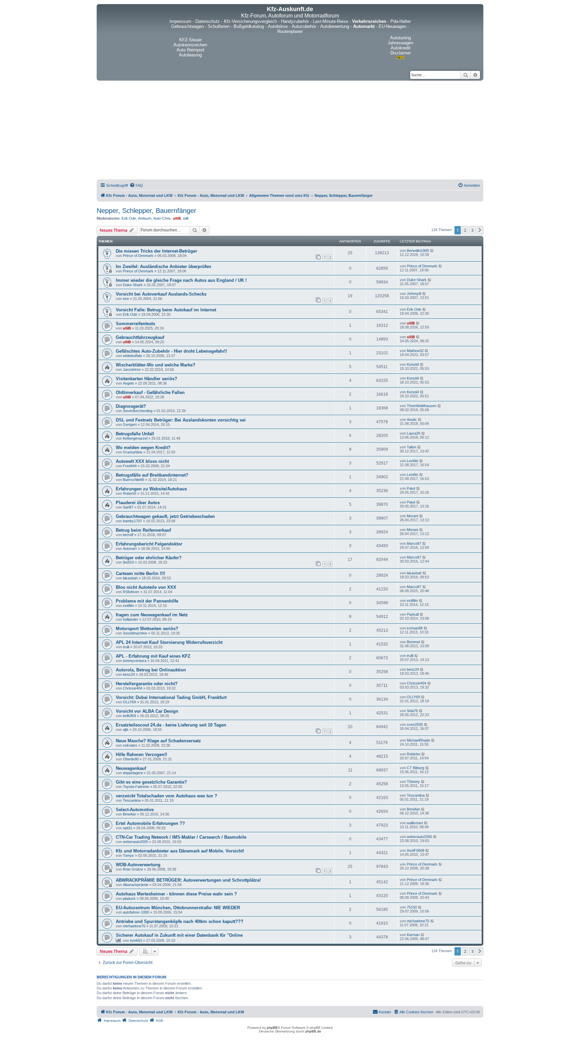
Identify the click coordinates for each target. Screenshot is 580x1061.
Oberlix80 (131, 759)
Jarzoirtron (132, 369)
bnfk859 (129, 716)
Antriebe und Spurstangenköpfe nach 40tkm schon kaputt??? (179, 921)
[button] (480, 230)
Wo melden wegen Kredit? (143, 447)
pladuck (129, 898)
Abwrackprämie (135, 885)
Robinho (413, 754)
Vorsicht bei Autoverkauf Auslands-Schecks (161, 294)
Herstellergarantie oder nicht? (147, 683)
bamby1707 (132, 521)
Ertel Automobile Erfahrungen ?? (150, 823)
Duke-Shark (133, 285)
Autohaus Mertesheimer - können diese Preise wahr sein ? (176, 893)
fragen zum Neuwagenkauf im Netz (152, 614)
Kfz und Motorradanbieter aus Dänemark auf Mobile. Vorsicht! (180, 850)
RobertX (129, 493)
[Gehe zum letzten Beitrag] (432, 251)
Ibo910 (128, 562)
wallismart (415, 823)
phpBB (272, 1027)
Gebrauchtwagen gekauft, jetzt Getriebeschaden (165, 516)
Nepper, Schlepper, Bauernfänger (146, 210)
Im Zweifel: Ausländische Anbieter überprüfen (163, 266)
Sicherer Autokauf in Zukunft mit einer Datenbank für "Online (179, 935)
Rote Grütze (133, 869)
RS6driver (131, 592)
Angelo (128, 383)
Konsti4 (413, 364)
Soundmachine (135, 633)
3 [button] (472, 230)
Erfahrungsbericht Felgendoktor (149, 543)
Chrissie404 (132, 688)
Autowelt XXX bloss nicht (142, 461)
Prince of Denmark (138, 256)
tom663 (136, 940)
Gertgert (130, 425)
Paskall (413, 614)
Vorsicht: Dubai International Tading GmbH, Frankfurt (171, 697)
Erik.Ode (129, 218)
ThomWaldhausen (421, 406)
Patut (411, 488)
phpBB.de (313, 1031)
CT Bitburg (415, 768)
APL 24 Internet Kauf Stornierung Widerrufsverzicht (169, 642)
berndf (128, 535)
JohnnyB (414, 294)
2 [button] (465, 230)
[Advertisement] (290, 131)
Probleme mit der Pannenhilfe (147, 601)
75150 (412, 907)
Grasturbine (132, 452)
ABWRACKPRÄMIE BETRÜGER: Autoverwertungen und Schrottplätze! (188, 880)
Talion (411, 447)
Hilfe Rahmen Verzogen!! (141, 754)
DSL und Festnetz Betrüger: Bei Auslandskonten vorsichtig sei (181, 420)
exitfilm (128, 606)
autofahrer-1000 (136, 912)
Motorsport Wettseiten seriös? (147, 628)
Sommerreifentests (135, 323)
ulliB (177, 218)
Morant (412, 516)
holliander (130, 619)
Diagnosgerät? (131, 406)
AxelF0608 (415, 850)
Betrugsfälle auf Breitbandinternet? (152, 475)
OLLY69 (129, 702)
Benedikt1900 (418, 251)
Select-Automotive (135, 809)
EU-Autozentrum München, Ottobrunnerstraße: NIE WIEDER (178, 907)
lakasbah (130, 578)
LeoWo (412, 461)
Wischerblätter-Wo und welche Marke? (155, 364)
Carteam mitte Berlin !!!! (140, 573)
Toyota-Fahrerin (136, 787)
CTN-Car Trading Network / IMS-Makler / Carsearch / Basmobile (181, 837)
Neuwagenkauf (131, 768)
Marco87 (414, 543)
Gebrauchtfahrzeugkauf (140, 337)
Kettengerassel (135, 438)
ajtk (126, 729)
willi (185, 218)
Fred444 (130, 466)
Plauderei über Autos (138, 502)
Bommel (413, 642)
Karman (413, 935)
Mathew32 (415, 351)
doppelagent (133, 773)
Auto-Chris (162, 218)
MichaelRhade (418, 740)
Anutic (412, 419)
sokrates (130, 745)
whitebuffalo (132, 356)
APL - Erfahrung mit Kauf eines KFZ (153, 656)
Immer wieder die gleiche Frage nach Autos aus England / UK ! (181, 280)
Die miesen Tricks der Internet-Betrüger (156, 251)
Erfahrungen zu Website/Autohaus (151, 488)
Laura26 (413, 433)
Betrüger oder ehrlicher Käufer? (149, 557)
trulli (126, 647)
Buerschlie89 (133, 480)
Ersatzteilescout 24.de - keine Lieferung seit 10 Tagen (171, 724)
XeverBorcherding (137, 411)
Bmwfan (129, 814)
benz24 (129, 674)
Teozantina (132, 800)
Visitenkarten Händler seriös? (146, 378)
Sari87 (128, 507)
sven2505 (415, 724)
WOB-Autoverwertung (138, 864)
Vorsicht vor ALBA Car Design (147, 711)
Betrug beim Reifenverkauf (143, 530)
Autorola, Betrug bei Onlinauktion (151, 669)
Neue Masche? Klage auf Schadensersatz (158, 740)
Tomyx (128, 855)
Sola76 (412, 711)
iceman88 (415, 628)
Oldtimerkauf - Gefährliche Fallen (150, 392)
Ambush (144, 218)
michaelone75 (134, 926)
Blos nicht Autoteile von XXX (146, 587)
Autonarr (130, 548)
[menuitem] (136, 185)
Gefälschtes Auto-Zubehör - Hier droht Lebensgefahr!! (171, 351)
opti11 (127, 828)
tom (126, 299)
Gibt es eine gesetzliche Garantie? (151, 782)
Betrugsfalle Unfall (135, 433)
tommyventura (134, 661)
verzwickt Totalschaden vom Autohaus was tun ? (166, 795)
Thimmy (413, 782)
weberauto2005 (135, 842)
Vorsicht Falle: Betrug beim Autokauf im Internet (166, 309)
